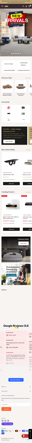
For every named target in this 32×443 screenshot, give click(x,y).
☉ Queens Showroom (23, 70)
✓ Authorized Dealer (9, 70)
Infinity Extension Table (8, 174)
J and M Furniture (7, 214)
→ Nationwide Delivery (23, 64)
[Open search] (23, 6)
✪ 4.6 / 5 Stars (9, 64)
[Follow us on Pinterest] (8, 421)
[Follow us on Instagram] (5, 421)
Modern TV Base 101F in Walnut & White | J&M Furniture (11, 217)
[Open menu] (2, 6)
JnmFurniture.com (7, 172)
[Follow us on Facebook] (2, 421)
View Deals (28, 78)
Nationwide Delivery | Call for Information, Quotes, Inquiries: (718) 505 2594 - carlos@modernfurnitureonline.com (16, 2)
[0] (29, 6)
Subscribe (6, 409)
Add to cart (11, 183)
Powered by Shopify (5, 440)
